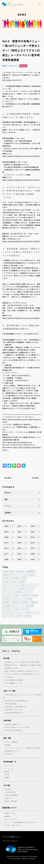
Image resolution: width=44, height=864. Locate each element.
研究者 (25, 595)
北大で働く (7, 785)
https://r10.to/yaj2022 (20, 375)
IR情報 (7, 777)
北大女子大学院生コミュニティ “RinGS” (17, 727)
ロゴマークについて (11, 819)
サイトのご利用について (11, 837)
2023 (6, 532)
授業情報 (7, 745)
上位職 (22, 585)
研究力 (20, 592)
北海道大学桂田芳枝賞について (14, 712)
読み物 (7, 575)
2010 (20, 554)
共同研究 (22, 588)
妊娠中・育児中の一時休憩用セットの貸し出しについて (22, 671)
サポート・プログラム (11, 651)
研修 (30, 599)
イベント (7, 506)
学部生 (7, 578)
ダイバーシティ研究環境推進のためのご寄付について (21, 822)
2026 (6, 526)
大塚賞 (28, 616)
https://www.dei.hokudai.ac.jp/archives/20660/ (21, 156)
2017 (6, 543)
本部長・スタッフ (10, 813)
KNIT (18, 609)
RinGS (26, 609)
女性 (17, 595)
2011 (6, 554)
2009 (33, 554)
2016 (20, 543)
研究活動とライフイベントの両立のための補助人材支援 (22, 662)
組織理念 (7, 816)
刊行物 (7, 774)
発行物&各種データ (9, 761)
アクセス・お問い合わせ (12, 825)
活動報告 (7, 512)
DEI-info (23, 66)
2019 (20, 537)
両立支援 (30, 605)
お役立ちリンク (9, 798)
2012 (33, 548)
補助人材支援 (9, 571)
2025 (20, 526)
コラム (31, 588)
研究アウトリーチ (33, 612)
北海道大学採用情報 (11, 795)
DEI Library (8, 754)
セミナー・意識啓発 (11, 742)
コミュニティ (19, 605)
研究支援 (20, 571)
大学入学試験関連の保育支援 (14, 680)
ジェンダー (8, 595)
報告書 (7, 771)
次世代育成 (7, 720)
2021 (33, 532)
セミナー (20, 612)
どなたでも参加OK (29, 575)
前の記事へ (8, 478)
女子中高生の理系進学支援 (13, 730)
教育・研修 (7, 738)
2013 (20, 548)
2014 (6, 548)
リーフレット (9, 768)
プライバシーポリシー (10, 841)
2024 (33, 526)
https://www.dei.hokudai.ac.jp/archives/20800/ (21, 318)
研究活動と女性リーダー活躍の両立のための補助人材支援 (23, 665)
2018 (33, 537)
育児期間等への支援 (11, 668)
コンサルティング (19, 599)
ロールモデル (9, 616)
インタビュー (9, 592)
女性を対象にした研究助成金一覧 (15, 706)
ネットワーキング (10, 585)
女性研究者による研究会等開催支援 (16, 700)
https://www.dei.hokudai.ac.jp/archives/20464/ (21, 180)
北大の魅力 (8, 789)
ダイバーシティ (10, 588)
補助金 (15, 602)
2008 (6, 559)
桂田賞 (22, 581)
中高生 (7, 599)
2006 (33, 559)
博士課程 (34, 595)
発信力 (20, 616)
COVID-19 (8, 609)
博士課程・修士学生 (19, 578)
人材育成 (7, 605)
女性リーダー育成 (10, 581)
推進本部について (9, 808)
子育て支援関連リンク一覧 (13, 683)
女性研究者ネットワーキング (14, 709)
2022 (20, 532)
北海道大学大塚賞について (13, 724)
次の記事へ (36, 478)
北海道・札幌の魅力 (11, 801)
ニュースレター (34, 585)
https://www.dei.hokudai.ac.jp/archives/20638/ (21, 241)
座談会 (7, 602)
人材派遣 (24, 602)
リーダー (29, 592)
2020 (6, 537)
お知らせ (7, 493)
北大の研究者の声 (10, 792)
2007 (20, 559)
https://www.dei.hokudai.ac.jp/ (19, 442)
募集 (6, 499)
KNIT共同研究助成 (10, 703)
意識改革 (34, 602)
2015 (33, 543)
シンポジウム (9, 612)
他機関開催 (30, 571)
